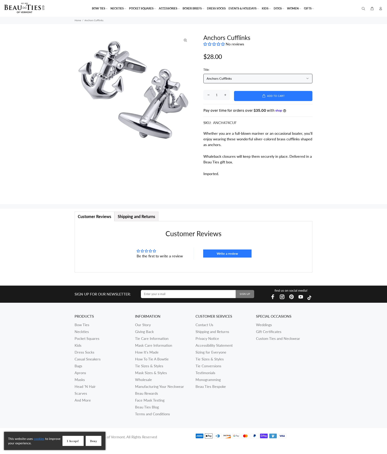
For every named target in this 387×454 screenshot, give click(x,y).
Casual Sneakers (88, 359)
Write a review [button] (227, 253)
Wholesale (143, 379)
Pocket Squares (87, 338)
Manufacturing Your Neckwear (159, 386)
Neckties (82, 331)
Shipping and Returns (212, 331)
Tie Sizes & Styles (149, 366)
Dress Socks (84, 352)
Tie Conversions (208, 366)
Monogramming (208, 379)
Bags (78, 366)
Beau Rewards (146, 393)
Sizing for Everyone (211, 352)
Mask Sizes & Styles (151, 373)
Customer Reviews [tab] (94, 216)
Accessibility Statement (214, 345)
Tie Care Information (152, 338)
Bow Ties (82, 324)
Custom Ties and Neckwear (278, 338)
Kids (78, 345)
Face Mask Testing (149, 400)
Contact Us (204, 324)
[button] (214, 44)
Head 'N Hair (85, 386)
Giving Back (144, 331)
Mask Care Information (153, 345)
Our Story (143, 324)
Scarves (81, 393)
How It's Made (147, 352)
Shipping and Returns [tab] (136, 216)
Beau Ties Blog (147, 407)
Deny (93, 441)
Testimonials (205, 373)
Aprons (80, 373)
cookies (39, 438)
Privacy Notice (207, 338)
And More (83, 400)
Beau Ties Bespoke (211, 386)
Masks (80, 379)
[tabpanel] (193, 246)
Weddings (264, 324)
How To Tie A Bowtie (152, 359)
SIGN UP (245, 294)
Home (78, 20)
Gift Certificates (268, 331)
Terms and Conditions (152, 414)
